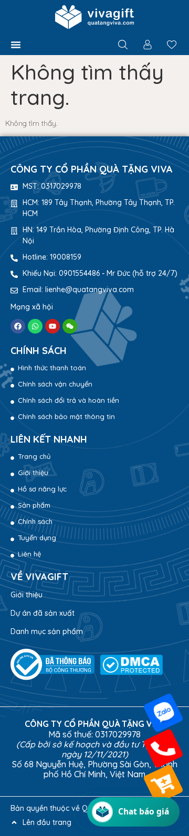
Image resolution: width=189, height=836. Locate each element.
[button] (16, 44)
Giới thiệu (26, 594)
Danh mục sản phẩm (46, 631)
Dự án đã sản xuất (42, 613)
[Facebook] (17, 326)
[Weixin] (69, 326)
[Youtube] (52, 326)
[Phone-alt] (163, 748)
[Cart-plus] (163, 784)
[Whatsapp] (35, 326)
